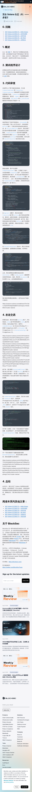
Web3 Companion (7, 740)
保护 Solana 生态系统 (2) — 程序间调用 (16, 34)
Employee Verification (22, 743)
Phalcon (16, 538)
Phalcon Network (6, 731)
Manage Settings (8, 780)
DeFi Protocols (21, 717)
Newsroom (20, 739)
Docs (3, 765)
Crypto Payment (21, 726)
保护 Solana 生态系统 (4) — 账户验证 (15, 38)
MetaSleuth (12, 540)
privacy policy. (10, 782)
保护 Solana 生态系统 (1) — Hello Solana (16, 32)
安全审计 (18, 536)
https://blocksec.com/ (15, 562)
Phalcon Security (6, 722)
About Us (19, 734)
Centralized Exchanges (23, 720)
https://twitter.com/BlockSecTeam (12, 567)
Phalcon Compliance (7, 729)
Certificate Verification (23, 746)
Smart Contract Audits (7, 717)
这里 (5, 76)
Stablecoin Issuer (21, 724)
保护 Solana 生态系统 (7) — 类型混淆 (15, 516)
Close (16, 787)
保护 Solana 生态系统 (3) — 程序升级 (15, 36)
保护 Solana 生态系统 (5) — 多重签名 (15, 40)
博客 (9, 52)
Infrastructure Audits (7, 720)
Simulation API (6, 750)
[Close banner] (30, 2)
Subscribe (26, 580)
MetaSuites (22, 542)
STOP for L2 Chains (7, 726)
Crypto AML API (6, 735)
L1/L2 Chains (20, 722)
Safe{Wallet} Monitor (7, 724)
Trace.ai (4, 737)
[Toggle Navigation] (30, 6)
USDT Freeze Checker (8, 752)
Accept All (24, 787)
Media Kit (19, 741)
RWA (18, 729)
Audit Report (5, 762)
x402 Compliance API (7, 754)
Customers (20, 737)
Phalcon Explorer (6, 746)
